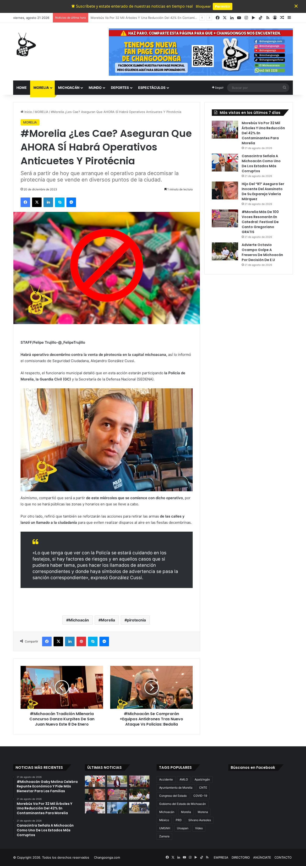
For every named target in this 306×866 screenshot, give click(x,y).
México (164, 820)
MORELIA (41, 88)
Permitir (222, 6)
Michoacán (79, 620)
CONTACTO (283, 857)
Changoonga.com (107, 857)
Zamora (164, 836)
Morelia (108, 620)
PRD (179, 820)
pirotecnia (136, 620)
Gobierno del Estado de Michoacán (182, 804)
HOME (21, 88)
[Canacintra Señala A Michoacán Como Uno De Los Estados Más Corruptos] (225, 162)
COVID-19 (200, 795)
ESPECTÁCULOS (151, 88)
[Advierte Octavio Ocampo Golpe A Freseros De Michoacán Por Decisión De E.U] (225, 251)
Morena (203, 812)
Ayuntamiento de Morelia (175, 787)
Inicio (27, 112)
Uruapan (182, 828)
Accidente (166, 779)
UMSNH (164, 828)
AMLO (184, 779)
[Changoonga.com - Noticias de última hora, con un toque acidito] (25, 44)
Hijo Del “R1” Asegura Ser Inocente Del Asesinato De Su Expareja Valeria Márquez (263, 191)
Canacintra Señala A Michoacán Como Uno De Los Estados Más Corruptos (146, 18)
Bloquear (203, 6)
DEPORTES (120, 88)
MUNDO (95, 88)
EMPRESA (221, 857)
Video (199, 828)
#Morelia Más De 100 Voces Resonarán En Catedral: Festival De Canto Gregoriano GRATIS (260, 221)
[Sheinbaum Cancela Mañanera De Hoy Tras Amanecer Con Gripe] (95, 807)
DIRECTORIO (241, 857)
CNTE (203, 787)
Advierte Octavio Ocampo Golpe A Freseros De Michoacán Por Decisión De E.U (262, 252)
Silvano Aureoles (199, 820)
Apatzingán (202, 779)
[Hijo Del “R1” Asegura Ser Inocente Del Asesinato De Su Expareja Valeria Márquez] (225, 190)
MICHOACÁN (68, 88)
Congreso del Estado (173, 795)
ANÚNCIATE (262, 857)
